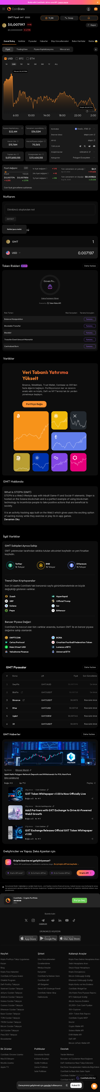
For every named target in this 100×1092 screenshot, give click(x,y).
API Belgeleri (43, 984)
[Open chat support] (94, 1086)
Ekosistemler (6, 1039)
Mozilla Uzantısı (7, 1063)
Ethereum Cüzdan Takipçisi (12, 1009)
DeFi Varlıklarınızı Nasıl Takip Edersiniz (77, 1063)
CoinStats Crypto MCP (78, 1018)
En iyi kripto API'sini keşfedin (65, 864)
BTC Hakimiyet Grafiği (78, 997)
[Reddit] (89, 146)
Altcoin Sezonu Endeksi (79, 1001)
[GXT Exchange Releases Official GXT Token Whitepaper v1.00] (15, 832)
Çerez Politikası (41, 1067)
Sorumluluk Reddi (41, 1054)
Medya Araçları (44, 968)
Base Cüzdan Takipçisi (10, 1014)
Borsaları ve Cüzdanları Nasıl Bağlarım (77, 1059)
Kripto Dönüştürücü (77, 972)
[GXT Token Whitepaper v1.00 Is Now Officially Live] (15, 794)
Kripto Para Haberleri (10, 972)
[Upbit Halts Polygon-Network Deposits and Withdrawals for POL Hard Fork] (50, 753)
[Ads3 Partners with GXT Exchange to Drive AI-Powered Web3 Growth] (15, 812)
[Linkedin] (59, 922)
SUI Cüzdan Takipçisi (10, 1030)
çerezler (47, 1085)
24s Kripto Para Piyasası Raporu (82, 993)
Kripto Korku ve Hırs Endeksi (81, 984)
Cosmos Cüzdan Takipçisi (12, 1005)
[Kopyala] (90, 129)
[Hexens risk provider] (50, 303)
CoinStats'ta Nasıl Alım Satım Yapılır (75, 1071)
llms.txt (71, 1022)
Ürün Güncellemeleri (46, 959)
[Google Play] (48, 938)
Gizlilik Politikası (41, 1063)
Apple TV (5, 1067)
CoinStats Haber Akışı (47, 993)
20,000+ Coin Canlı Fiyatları (80, 1005)
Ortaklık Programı (8, 980)
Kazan (3, 963)
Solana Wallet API (76, 1030)
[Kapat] (97, 2)
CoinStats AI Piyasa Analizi (12, 976)
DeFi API (72, 1039)
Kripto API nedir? (16, 873)
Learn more (63, 2)
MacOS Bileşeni (7, 1059)
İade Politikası (40, 1071)
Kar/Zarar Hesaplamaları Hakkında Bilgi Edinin (80, 1067)
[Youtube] (66, 922)
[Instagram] (33, 922)
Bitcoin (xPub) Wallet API (79, 1043)
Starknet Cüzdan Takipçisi (12, 988)
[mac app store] (70, 938)
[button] (90, 129)
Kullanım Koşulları (41, 1059)
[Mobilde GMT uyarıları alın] (89, 18)
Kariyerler (42, 972)
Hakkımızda (43, 997)
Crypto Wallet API (76, 1026)
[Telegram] (80, 146)
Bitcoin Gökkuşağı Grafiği (79, 976)
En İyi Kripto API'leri (38, 873)
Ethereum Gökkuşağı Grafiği (81, 980)
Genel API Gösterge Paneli (49, 988)
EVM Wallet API (75, 1035)
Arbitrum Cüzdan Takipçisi (12, 997)
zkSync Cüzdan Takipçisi (11, 993)
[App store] (28, 938)
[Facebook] (74, 922)
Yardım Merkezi (67, 1054)
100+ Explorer (75, 1009)
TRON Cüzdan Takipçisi (11, 1022)
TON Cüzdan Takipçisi (10, 1018)
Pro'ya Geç (79, 900)
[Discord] (94, 146)
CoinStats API (43, 980)
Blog (3, 968)
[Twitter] (85, 146)
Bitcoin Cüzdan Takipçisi (11, 1026)
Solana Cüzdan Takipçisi (11, 1001)
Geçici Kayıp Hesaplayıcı (79, 968)
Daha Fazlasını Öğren (50, 298)
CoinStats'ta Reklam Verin (49, 976)
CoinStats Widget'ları (78, 988)
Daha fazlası (90, 266)
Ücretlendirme (44, 963)
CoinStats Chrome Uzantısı (12, 1054)
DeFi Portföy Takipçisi (10, 984)
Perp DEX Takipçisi (9, 1035)
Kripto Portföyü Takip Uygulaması (15, 959)
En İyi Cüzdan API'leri (62, 873)
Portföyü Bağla (34, 404)
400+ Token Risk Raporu (79, 1014)
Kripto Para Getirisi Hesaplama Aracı (84, 959)
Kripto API (84, 873)
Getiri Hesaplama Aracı (78, 963)
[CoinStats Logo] (15, 9)
